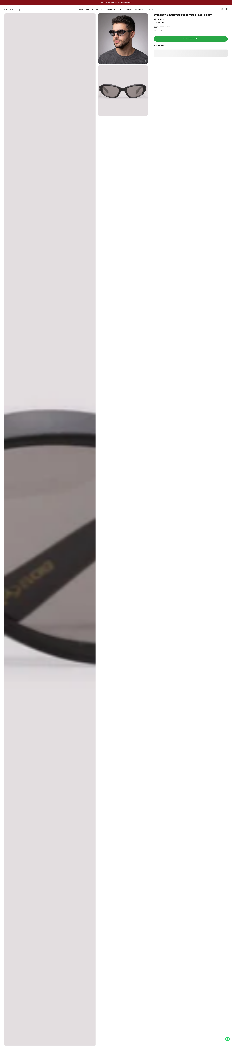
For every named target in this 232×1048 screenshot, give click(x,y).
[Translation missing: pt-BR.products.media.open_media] (50, 529)
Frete (155, 27)
